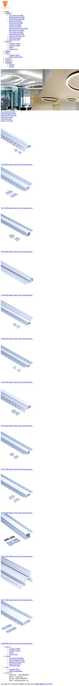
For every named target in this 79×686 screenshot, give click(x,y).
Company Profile (14, 43)
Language (9, 62)
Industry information (15, 57)
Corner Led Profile (15, 25)
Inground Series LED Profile (18, 28)
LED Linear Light (15, 38)
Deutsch (11, 65)
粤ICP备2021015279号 (44, 684)
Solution (7, 51)
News (7, 53)
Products (8, 13)
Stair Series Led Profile (16, 30)
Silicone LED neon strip (17, 36)
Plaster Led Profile (15, 26)
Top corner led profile (16, 32)
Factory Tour (13, 49)
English (11, 66)
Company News (14, 55)
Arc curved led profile (16, 15)
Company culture (14, 45)
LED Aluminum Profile (16, 19)
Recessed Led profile (16, 23)
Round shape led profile (17, 17)
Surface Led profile (15, 21)
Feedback (8, 59)
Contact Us (8, 60)
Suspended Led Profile (16, 34)
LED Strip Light (14, 39)
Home (7, 11)
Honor (11, 47)
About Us (8, 41)
